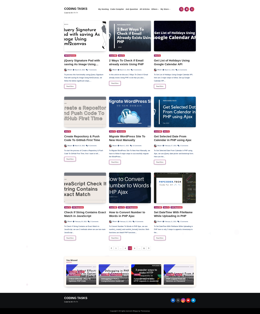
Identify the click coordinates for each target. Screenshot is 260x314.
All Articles (145, 9)
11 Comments (182, 70)
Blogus (135, 311)
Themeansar (145, 311)
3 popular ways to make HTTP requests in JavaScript (146, 280)
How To (121, 55)
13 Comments (136, 145)
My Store (165, 9)
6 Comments (92, 145)
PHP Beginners (70, 55)
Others (154, 9)
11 (144, 248)
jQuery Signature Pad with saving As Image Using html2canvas (82, 64)
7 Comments (92, 70)
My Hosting (103, 9)
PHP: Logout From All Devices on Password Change (175, 281)
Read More (70, 86)
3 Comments (137, 70)
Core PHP (113, 55)
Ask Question (132, 9)
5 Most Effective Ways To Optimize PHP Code (79, 280)
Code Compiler (117, 9)
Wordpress (121, 131)
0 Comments (139, 221)
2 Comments (184, 145)
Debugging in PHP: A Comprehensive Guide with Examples (113, 281)
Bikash (70, 70)
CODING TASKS (75, 8)
